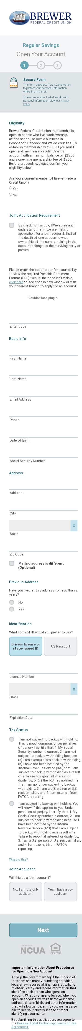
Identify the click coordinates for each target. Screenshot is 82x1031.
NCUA (26, 945)
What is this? (18, 859)
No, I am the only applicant (25, 891)
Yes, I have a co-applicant (60, 891)
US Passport (60, 646)
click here (16, 282)
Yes (15, 189)
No (15, 195)
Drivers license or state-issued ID (25, 646)
